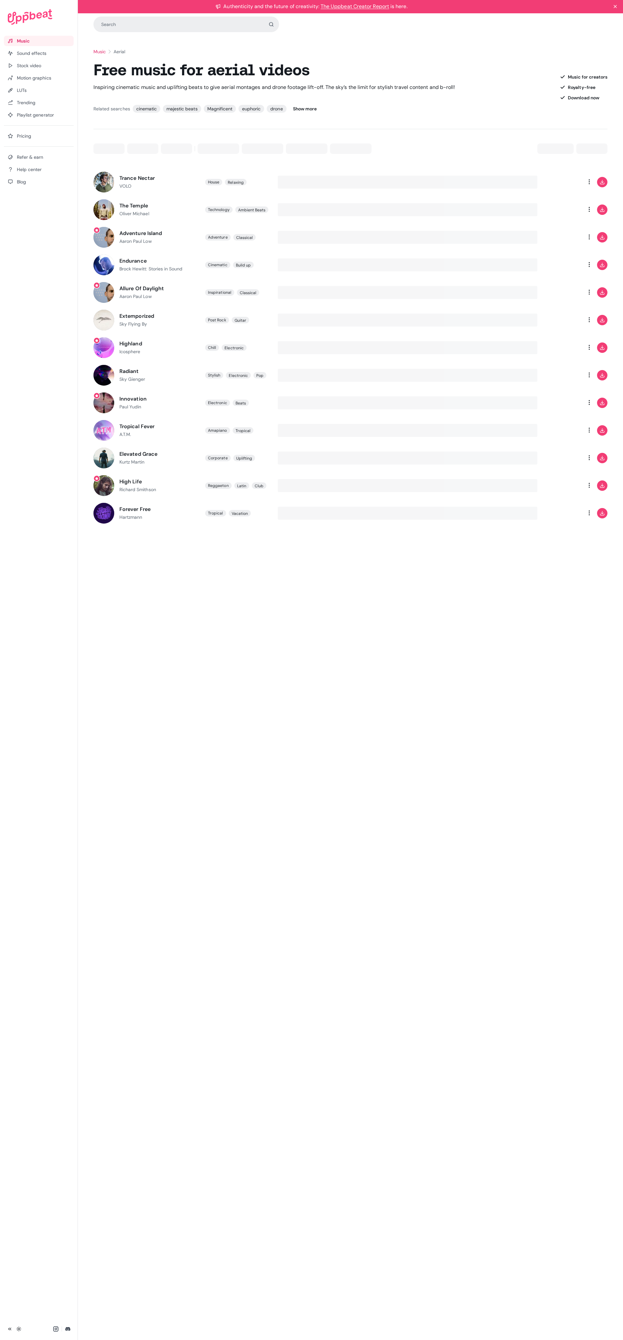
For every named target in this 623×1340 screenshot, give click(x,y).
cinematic (146, 109)
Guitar (240, 320)
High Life (130, 481)
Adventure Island (140, 233)
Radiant (129, 371)
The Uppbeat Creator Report (355, 6)
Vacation (240, 513)
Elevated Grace (138, 454)
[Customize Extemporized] (563, 320)
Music (99, 52)
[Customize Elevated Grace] (563, 458)
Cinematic (217, 264)
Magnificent (219, 109)
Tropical (243, 430)
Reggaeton (218, 485)
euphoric (251, 109)
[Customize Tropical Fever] (563, 430)
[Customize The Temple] (563, 210)
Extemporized (136, 316)
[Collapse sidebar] (9, 1329)
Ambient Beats (252, 210)
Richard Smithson (137, 489)
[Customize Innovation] (563, 403)
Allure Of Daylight (141, 288)
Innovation (133, 398)
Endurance (133, 260)
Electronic (234, 348)
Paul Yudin (130, 407)
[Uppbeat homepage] (39, 17)
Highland (130, 343)
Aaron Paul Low (135, 241)
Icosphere (129, 351)
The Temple (133, 205)
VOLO (125, 186)
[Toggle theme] (18, 1329)
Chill (212, 347)
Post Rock (217, 320)
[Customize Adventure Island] (563, 237)
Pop (259, 375)
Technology (219, 209)
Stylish (214, 375)
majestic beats (182, 109)
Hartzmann (130, 517)
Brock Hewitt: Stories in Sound (150, 269)
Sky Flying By (133, 324)
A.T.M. (125, 434)
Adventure (218, 237)
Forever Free (135, 509)
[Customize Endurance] (563, 265)
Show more (305, 109)
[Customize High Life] (563, 485)
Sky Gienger (132, 379)
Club (259, 486)
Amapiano (217, 430)
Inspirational (219, 292)
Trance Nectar (137, 178)
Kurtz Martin (131, 462)
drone (276, 109)
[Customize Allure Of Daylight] (563, 292)
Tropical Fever (136, 426)
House (213, 182)
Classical (244, 237)
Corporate (218, 458)
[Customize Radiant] (563, 375)
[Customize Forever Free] (563, 513)
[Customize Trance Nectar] (563, 182)
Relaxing (236, 182)
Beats (241, 403)
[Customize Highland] (563, 347)
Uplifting (244, 458)
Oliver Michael (134, 214)
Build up (243, 265)
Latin (241, 486)
